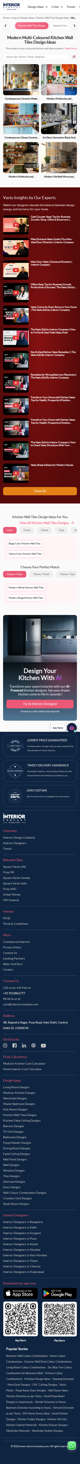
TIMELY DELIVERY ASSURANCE (48, 765)
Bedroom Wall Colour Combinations (27, 1355)
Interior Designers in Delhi (20, 1227)
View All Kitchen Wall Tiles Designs (44, 523)
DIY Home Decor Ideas (36, 1413)
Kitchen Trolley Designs (31, 1419)
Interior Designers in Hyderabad (23, 1272)
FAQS (6, 918)
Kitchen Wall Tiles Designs (20, 1115)
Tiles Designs (11, 1176)
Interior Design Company (19, 837)
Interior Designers (14, 843)
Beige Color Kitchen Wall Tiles (24, 543)
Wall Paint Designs (15, 1159)
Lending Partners (14, 958)
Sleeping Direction (63, 1378)
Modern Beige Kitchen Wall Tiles (26, 597)
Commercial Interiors (16, 941)
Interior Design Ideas (23, 17)
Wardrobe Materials (18, 1430)
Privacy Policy (12, 947)
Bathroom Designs (14, 1137)
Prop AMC (10, 889)
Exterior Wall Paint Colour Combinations (48, 1361)
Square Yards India (15, 883)
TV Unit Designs (13, 1131)
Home (6, 17)
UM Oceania (11, 900)
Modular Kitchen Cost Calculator (24, 1063)
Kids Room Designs (15, 1109)
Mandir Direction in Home (50, 1402)
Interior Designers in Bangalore (23, 1222)
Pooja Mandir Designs (17, 1142)
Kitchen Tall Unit (56, 1419)
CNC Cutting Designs (44, 1384)
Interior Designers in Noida (20, 1244)
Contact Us (10, 953)
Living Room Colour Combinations (26, 1367)
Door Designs (12, 1187)
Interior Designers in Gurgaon (22, 1233)
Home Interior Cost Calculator (22, 1069)
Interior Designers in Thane (20, 1260)
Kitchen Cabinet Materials (21, 1425)
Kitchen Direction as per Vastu (24, 1396)
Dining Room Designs (16, 1148)
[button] (64, 729)
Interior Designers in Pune (20, 1238)
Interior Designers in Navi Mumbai (25, 1255)
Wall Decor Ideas (58, 1390)
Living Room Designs (16, 1087)
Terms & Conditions (15, 923)
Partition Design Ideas (37, 1378)
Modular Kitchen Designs (19, 1092)
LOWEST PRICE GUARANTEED (47, 740)
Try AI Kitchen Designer (40, 704)
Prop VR (8, 872)
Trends (7, 848)
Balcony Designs (13, 1126)
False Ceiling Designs (16, 1153)
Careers (8, 969)
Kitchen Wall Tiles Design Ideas (52, 17)
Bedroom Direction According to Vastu (28, 1407)
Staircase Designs (14, 1181)
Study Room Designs (16, 1203)
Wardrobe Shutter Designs (47, 1430)
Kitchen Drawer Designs (53, 1425)
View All (40, 491)
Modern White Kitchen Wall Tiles (26, 587)
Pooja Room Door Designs (31, 1390)
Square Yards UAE (14, 866)
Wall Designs (11, 1165)
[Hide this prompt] (51, 725)
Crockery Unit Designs (17, 1198)
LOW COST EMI (37, 790)
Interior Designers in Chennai (22, 1266)
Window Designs (14, 1170)
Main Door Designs (19, 1384)
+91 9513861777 (14, 993)
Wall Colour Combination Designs (24, 1192)
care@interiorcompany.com (20, 1004)
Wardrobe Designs (15, 1098)
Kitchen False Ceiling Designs (22, 1120)
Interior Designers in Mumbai (21, 1249)
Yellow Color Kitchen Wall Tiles (25, 553)
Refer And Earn (13, 964)
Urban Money (12, 894)
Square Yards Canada (16, 877)
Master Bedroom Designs (19, 1104)
